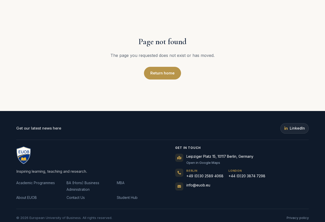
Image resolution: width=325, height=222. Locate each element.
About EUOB (26, 197)
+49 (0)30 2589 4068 (204, 173)
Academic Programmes (35, 183)
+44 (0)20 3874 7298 (247, 173)
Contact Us (76, 197)
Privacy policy (298, 218)
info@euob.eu (198, 185)
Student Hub (127, 197)
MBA (120, 183)
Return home (162, 73)
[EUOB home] (23, 155)
